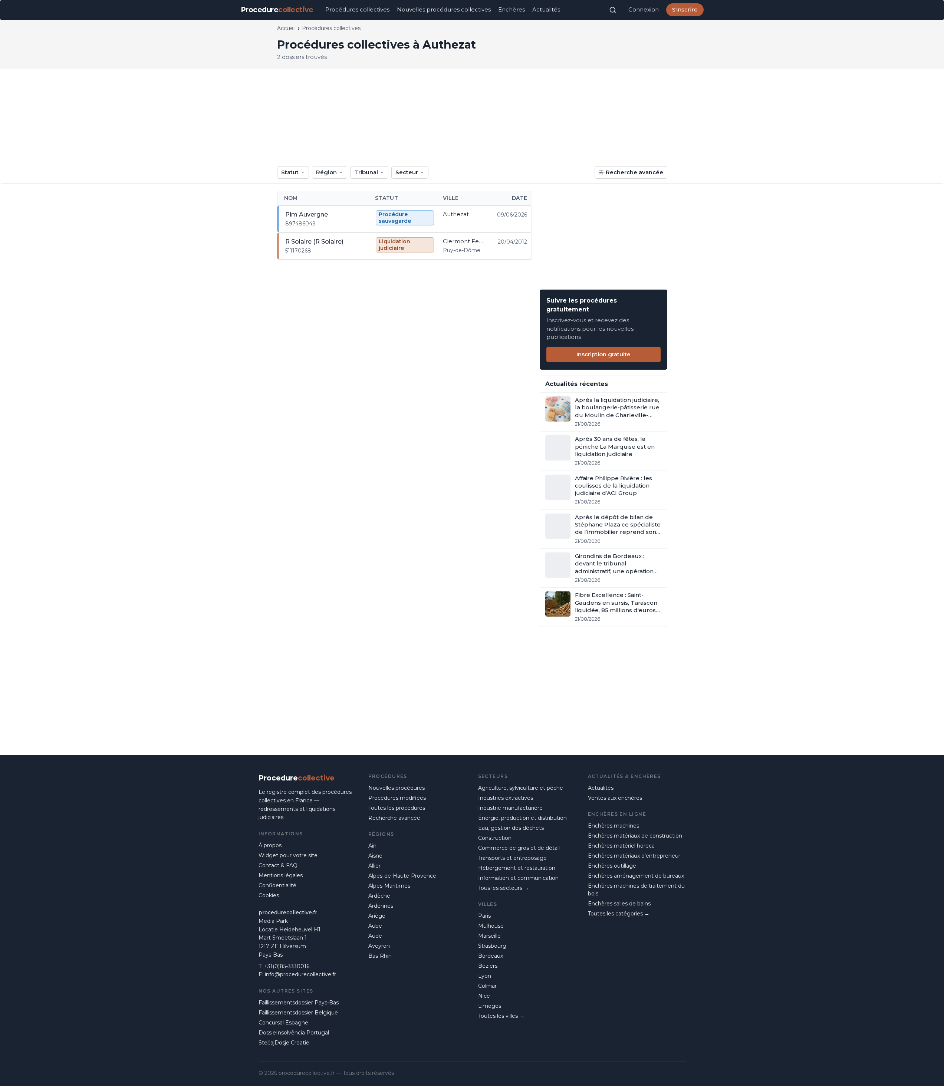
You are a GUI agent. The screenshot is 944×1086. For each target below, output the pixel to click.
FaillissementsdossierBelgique (298, 1012)
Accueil (286, 28)
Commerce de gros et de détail (519, 848)
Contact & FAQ (278, 865)
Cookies (269, 895)
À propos (270, 845)
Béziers (487, 966)
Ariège (376, 915)
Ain (372, 845)
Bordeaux (490, 956)
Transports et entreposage (512, 858)
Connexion (643, 9)
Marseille (489, 935)
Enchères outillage (612, 865)
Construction (495, 838)
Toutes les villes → (501, 1016)
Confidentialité (277, 885)
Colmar (487, 986)
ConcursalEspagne (283, 1022)
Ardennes (380, 905)
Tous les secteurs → (503, 888)
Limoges (489, 1006)
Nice (484, 996)
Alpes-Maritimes (389, 885)
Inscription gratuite (603, 354)
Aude (375, 935)
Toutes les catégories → (618, 913)
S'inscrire (685, 9)
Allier (374, 865)
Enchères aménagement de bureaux (636, 875)
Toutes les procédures (396, 808)
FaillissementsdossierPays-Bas (299, 1002)
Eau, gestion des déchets (511, 828)
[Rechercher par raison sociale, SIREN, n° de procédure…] (612, 10)
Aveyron (379, 946)
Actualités (546, 9)
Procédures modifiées (397, 798)
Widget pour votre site (288, 855)
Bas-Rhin (380, 956)
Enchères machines (613, 825)
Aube (375, 925)
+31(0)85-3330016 (286, 966)
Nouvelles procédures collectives (444, 9)
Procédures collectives (357, 9)
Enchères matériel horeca (621, 845)
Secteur (406, 172)
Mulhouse (491, 925)
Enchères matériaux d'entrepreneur (634, 855)
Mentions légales (281, 875)
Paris (484, 915)
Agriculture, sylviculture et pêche (520, 788)
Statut (290, 172)
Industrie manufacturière (510, 808)
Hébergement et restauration (516, 868)
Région (326, 172)
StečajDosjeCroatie (284, 1042)
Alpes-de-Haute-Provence (402, 875)
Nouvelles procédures (396, 788)
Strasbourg (492, 946)
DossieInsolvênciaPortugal (294, 1032)
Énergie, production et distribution (522, 818)
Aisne (375, 855)
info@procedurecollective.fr (300, 974)
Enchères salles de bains (619, 903)
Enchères (511, 9)
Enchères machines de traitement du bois (636, 889)
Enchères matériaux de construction (635, 835)
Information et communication (518, 878)
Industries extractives (505, 798)
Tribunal (366, 172)
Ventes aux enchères (615, 798)
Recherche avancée (634, 172)
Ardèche (379, 895)
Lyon (484, 976)
